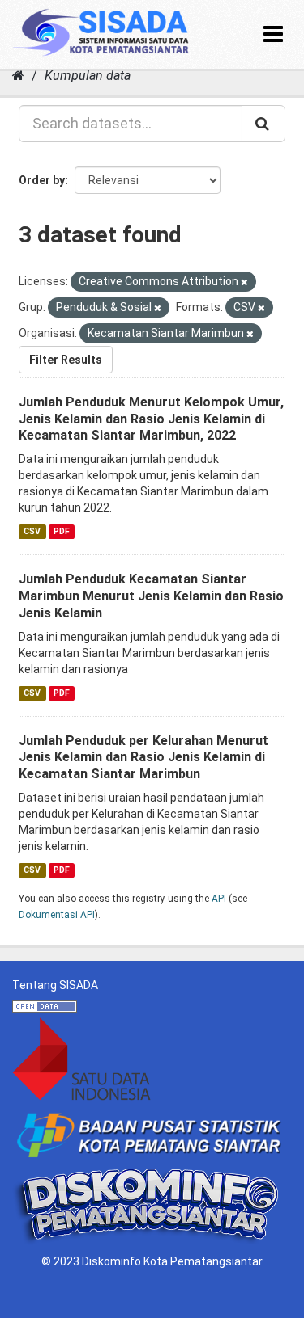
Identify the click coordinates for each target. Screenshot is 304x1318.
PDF (62, 531)
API (219, 898)
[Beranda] (18, 75)
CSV (32, 531)
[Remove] (244, 282)
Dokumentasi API (57, 914)
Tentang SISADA (55, 985)
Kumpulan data (88, 75)
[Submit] (263, 123)
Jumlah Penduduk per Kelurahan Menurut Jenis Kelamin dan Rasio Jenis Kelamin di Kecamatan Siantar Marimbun (143, 757)
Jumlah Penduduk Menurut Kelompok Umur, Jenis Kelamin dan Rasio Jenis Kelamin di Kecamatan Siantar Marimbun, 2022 (151, 419)
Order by (42, 180)
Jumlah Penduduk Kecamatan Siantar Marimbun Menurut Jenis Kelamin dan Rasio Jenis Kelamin (151, 596)
